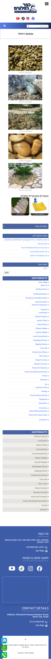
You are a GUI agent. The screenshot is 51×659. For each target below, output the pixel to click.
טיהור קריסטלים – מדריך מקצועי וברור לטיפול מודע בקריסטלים (26, 240)
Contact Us (43, 419)
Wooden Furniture (40, 364)
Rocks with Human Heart (38, 415)
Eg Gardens (43, 403)
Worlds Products (41, 316)
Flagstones (43, 399)
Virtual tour (43, 408)
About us (44, 285)
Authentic (43, 379)
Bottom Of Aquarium (39, 305)
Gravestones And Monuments (36, 298)
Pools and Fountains (39, 368)
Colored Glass (42, 324)
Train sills (43, 348)
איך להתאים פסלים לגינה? (38, 251)
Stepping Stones (41, 344)
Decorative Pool (41, 387)
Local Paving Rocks (40, 336)
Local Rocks (42, 312)
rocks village (42, 282)
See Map (40, 550)
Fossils (44, 376)
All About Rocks (41, 289)
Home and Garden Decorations (36, 372)
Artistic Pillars (42, 320)
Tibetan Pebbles (41, 328)
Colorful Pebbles (41, 332)
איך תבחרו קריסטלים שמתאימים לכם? (34, 247)
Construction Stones (39, 352)
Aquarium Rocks (41, 302)
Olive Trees (43, 356)
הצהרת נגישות (42, 244)
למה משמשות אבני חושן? (38, 255)
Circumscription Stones (38, 395)
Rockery (44, 391)
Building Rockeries (40, 294)
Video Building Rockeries (38, 411)
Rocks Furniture (41, 360)
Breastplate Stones (40, 340)
